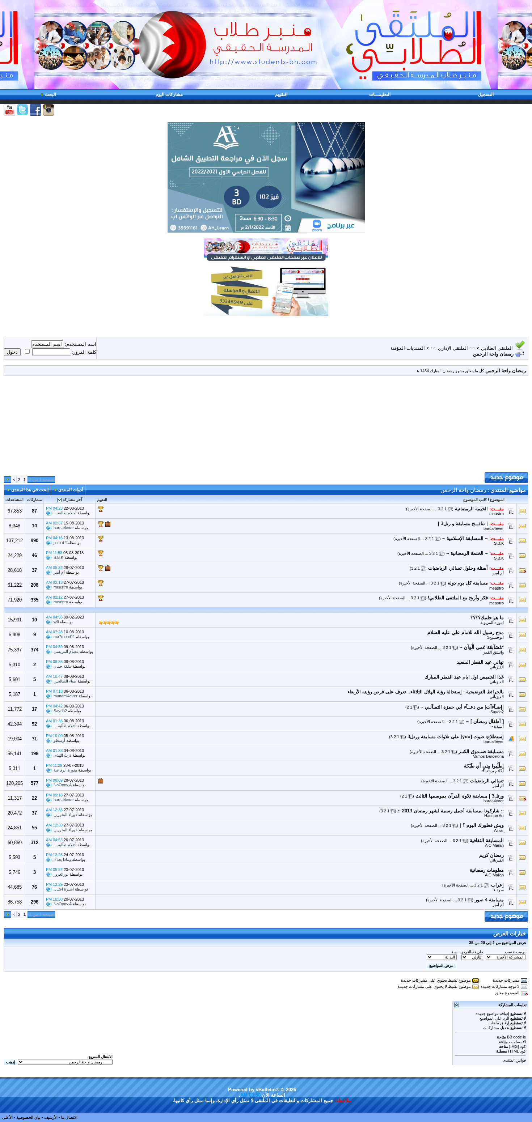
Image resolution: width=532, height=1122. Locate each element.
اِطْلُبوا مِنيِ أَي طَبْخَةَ (484, 766)
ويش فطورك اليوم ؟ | (482, 825)
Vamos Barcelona (488, 756)
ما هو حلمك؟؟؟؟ (487, 617)
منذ (454, 951)
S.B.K (499, 543)
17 (34, 709)
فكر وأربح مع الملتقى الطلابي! (458, 597)
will (56, 622)
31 (34, 738)
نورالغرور (61, 874)
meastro (496, 513)
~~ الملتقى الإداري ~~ (453, 348)
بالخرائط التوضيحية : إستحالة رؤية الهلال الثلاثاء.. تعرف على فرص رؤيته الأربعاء (425, 691)
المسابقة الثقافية (487, 840)
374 (34, 650)
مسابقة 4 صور (489, 899)
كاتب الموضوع (475, 499)
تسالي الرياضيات (487, 780)
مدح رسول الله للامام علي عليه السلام (465, 632)
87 (34, 511)
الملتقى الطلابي (497, 348)
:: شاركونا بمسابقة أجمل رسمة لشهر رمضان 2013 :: (451, 810)
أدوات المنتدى (70, 489)
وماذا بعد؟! (62, 859)
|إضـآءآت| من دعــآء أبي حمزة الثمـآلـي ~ (462, 707)
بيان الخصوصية (28, 1117)
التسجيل (486, 94)
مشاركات (34, 499)
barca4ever (494, 528)
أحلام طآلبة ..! (65, 513)
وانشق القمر (493, 652)
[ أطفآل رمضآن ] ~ (485, 721)
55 (34, 827)
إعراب (497, 885)
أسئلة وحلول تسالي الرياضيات (458, 568)
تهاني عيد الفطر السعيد (480, 662)
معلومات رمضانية (487, 870)
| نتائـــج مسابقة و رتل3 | (463, 523)
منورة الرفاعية (65, 770)
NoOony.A (63, 785)
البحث (50, 94)
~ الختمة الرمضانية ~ (467, 553)
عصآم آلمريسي (66, 651)
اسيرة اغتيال (64, 889)
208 (34, 585)
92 (34, 724)
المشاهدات (14, 499)
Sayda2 (497, 712)
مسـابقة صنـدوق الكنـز (481, 751)
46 (34, 555)
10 (34, 619)
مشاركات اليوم (169, 94)
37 (34, 570)
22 (34, 798)
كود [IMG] (517, 1046)
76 (34, 887)
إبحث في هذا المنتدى (29, 489)
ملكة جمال (62, 666)
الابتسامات (517, 1042)
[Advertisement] (266, 427)
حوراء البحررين (66, 814)
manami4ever (65, 696)
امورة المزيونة (492, 622)
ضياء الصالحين (65, 681)
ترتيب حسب (515, 951)
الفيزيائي (497, 667)
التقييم (102, 499)
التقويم (281, 94)
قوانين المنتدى (514, 1060)
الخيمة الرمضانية (471, 508)
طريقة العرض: (471, 951)
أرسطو (59, 740)
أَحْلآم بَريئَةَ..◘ (493, 771)
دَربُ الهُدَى (62, 755)
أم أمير (498, 573)
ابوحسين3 (495, 637)
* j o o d (60, 542)
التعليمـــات (379, 94)
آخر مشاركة (72, 499)
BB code (514, 1037)
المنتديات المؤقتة (407, 348)
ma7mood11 (64, 636)
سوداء (499, 890)
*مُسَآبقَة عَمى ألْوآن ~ (482, 647)
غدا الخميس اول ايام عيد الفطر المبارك (464, 677)
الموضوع (497, 499)
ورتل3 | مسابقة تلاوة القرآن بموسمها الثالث (459, 796)
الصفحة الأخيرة (420, 509)
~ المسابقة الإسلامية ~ (465, 538)
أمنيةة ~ (497, 726)
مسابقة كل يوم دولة (468, 583)
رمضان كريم (491, 855)
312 (34, 842)
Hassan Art (494, 815)
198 (34, 753)
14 (34, 525)
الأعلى (7, 1117)
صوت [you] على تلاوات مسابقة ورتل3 (446, 736)
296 (34, 902)
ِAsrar (499, 830)
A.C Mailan (494, 845)
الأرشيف (51, 1117)
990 (34, 540)
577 (34, 783)
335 (34, 600)
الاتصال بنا (69, 1117)
